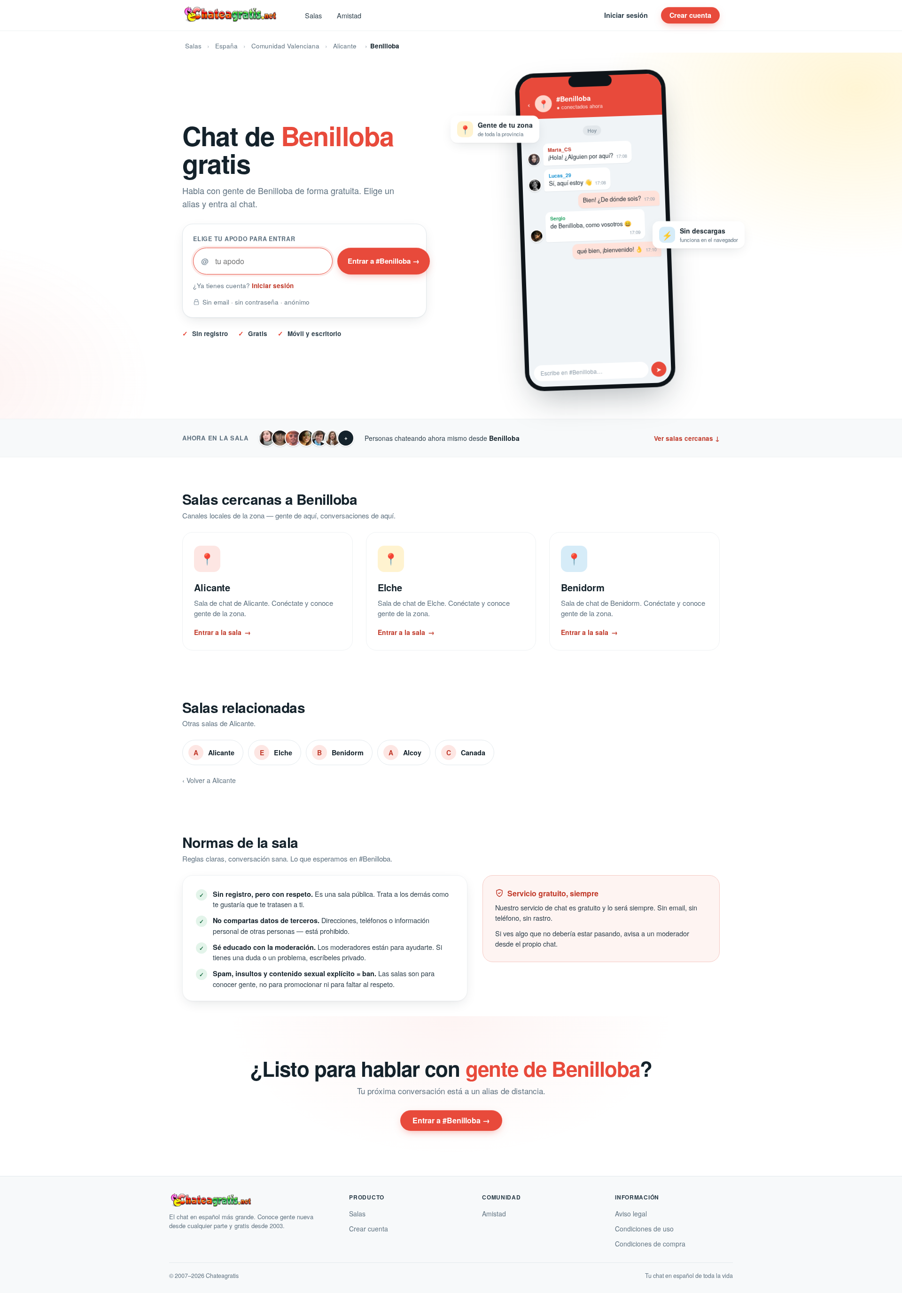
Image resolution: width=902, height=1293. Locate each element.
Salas (313, 15)
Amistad (349, 15)
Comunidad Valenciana (285, 45)
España (226, 45)
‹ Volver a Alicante (209, 780)
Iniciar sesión (626, 15)
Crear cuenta (690, 15)
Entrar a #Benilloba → (384, 261)
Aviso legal (631, 1213)
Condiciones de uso (644, 1228)
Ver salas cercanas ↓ (687, 438)
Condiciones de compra (650, 1243)
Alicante (345, 45)
